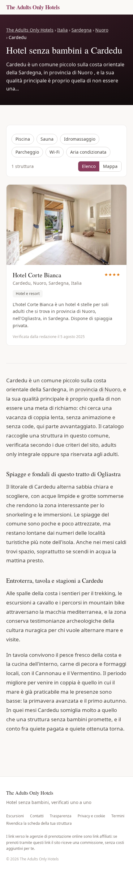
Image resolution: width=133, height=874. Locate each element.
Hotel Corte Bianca (37, 275)
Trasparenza (60, 816)
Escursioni (15, 816)
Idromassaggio (79, 139)
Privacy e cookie (91, 816)
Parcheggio (27, 152)
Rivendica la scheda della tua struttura (39, 823)
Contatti (37, 816)
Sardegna (81, 30)
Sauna (47, 139)
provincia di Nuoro (97, 389)
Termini (117, 816)
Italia (62, 30)
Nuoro (101, 30)
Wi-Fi (54, 152)
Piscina (22, 139)
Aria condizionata (88, 152)
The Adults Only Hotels (32, 7)
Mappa (110, 166)
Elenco (89, 166)
